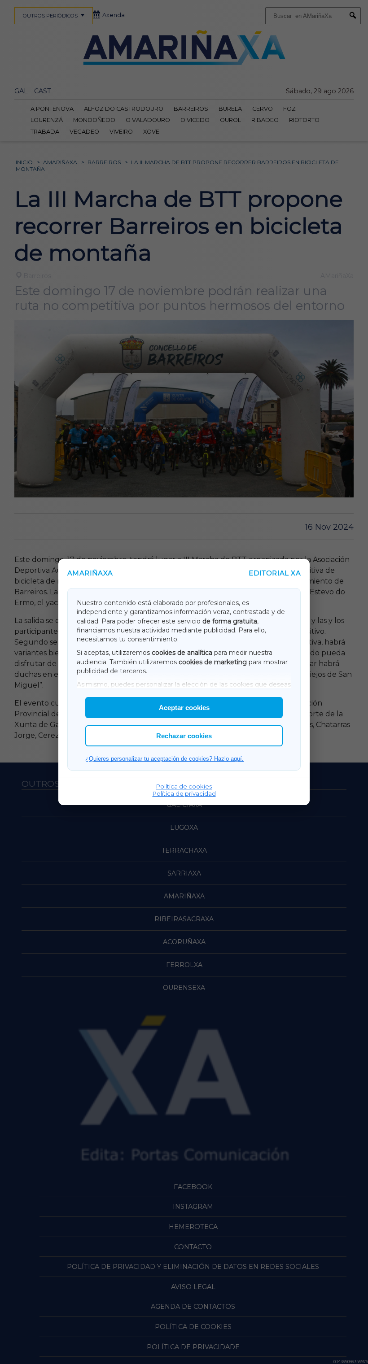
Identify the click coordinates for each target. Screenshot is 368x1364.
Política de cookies (184, 786)
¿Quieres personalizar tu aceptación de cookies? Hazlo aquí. (164, 758)
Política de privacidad (184, 793)
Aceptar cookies (184, 707)
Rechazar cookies (184, 736)
